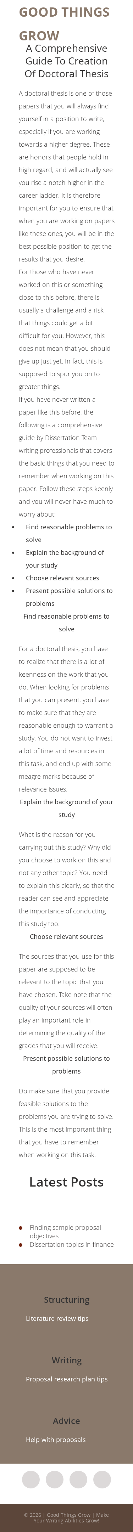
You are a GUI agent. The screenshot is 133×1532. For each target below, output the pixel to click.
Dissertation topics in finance (72, 1244)
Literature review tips (57, 1318)
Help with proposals (56, 1439)
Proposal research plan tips (67, 1379)
